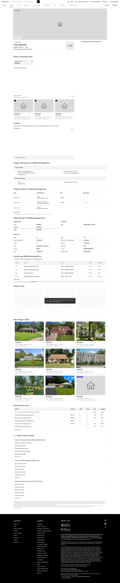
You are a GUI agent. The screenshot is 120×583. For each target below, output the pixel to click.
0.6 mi (99, 276)
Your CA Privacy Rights (96, 537)
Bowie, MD (26, 49)
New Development (41, 557)
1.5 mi (99, 273)
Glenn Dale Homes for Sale (20, 463)
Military (39, 564)
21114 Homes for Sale (19, 484)
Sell (75, 1)
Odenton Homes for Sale (20, 472)
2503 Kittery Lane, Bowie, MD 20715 (23, 423)
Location (19, 5)
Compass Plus (40, 548)
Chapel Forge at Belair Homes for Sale (23, 442)
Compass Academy (42, 546)
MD (20, 126)
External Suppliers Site (42, 568)
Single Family (28, 171)
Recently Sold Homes (42, 571)
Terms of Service (88, 534)
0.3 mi (99, 266)
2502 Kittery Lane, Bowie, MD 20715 (23, 417)
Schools (54, 5)
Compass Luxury (41, 539)
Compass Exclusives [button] (83, 1)
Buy (69, 1)
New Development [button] (95, 1)
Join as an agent (18, 533)
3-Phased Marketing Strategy (44, 531)
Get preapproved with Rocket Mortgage (91, 41)
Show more (17, 456)
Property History (36, 5)
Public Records (46, 5)
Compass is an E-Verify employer (86, 536)
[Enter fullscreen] (72, 129)
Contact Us (16, 537)
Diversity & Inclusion (42, 553)
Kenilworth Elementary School (31, 266)
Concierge (39, 524)
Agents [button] (104, 1)
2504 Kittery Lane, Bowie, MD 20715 (23, 426)
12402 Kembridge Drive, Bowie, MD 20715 (24, 415)
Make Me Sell (40, 537)
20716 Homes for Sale (19, 487)
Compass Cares (41, 551)
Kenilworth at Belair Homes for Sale (22, 451)
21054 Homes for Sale (19, 495)
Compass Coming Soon (43, 528)
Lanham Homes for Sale (20, 474)
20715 (31, 49)
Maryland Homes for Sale (20, 454)
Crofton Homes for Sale (20, 466)
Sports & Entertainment (43, 562)
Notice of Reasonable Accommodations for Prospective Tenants (74, 571)
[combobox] (24, 1)
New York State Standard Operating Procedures (71, 569)
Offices (15, 539)
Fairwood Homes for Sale (20, 445)
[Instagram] (105, 520)
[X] (105, 526)
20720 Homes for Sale (19, 489)
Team (15, 526)
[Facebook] (105, 523)
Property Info (27, 5)
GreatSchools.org (35, 281)
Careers (16, 535)
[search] (38, 1)
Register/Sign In (115, 1)
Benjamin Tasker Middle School (31, 269)
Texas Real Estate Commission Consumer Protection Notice (73, 566)
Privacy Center (95, 534)
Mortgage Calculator (42, 544)
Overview (11, 5)
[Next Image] (42, 331)
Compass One (40, 535)
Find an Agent (40, 542)
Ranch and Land (41, 566)
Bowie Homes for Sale (19, 469)
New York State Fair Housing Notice (68, 568)
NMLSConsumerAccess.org (84, 576)
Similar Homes (62, 5)
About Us (16, 524)
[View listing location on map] (70, 45)
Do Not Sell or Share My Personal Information (72, 534)
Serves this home (69, 266)
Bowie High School (28, 273)
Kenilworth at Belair (41, 126)
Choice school (68, 276)
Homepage (16, 126)
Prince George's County (27, 126)
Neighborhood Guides (42, 555)
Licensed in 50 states (66, 577)
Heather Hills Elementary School (32, 276)
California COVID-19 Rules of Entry (79, 537)
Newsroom (16, 542)
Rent (72, 1)
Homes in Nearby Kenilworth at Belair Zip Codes (28, 481)
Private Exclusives (41, 526)
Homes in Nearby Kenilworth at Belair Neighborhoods (30, 440)
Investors (16, 531)
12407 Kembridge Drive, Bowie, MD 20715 (24, 420)
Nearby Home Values (73, 5)
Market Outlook (41, 533)
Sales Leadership (18, 528)
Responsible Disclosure (72, 536)
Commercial (40, 559)
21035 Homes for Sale (19, 492)
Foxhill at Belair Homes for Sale (21, 448)
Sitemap (39, 573)
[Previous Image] (16, 331)
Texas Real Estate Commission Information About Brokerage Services (75, 564)
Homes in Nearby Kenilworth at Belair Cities (27, 460)
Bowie (35, 126)
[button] (60, 24)
